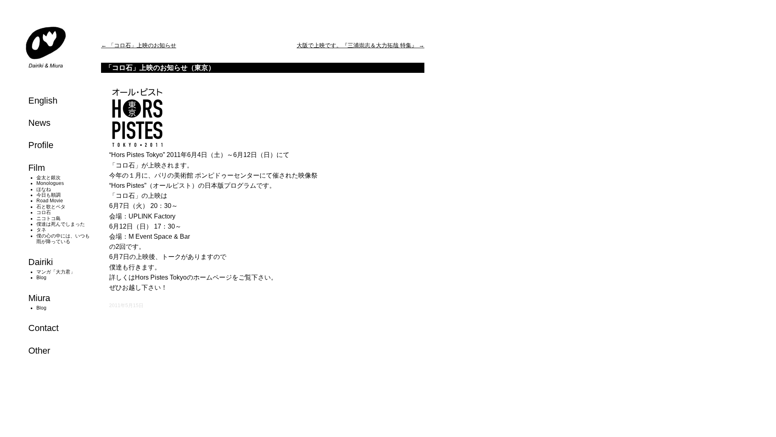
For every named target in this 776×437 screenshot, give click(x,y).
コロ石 (43, 212)
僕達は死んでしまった (60, 224)
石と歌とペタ (50, 207)
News (39, 123)
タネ (41, 230)
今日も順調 (48, 195)
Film (36, 168)
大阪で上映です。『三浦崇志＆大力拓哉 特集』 (360, 45)
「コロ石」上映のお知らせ (138, 45)
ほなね (43, 189)
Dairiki (40, 262)
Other (39, 351)
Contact (43, 328)
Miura (39, 298)
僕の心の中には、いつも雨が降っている (63, 238)
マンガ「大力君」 (55, 272)
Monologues (50, 183)
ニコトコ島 (48, 218)
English (42, 100)
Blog (41, 277)
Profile (40, 145)
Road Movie (49, 201)
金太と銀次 (48, 177)
